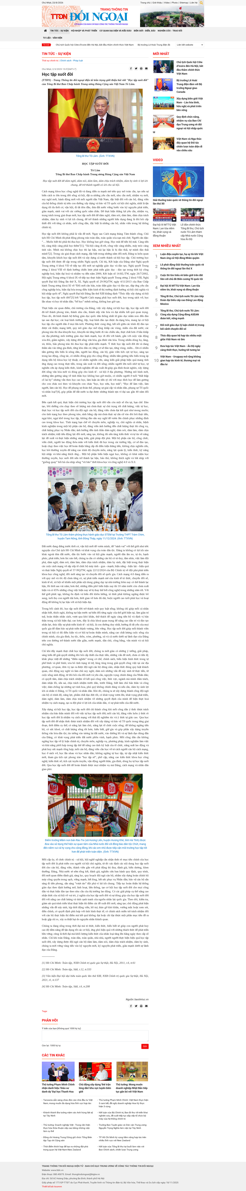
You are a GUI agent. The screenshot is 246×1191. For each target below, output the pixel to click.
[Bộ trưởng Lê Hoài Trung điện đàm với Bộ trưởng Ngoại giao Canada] (163, 84)
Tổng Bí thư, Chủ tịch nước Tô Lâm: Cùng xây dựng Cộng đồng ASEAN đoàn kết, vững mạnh (179, 314)
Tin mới (46, 45)
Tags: (44, 1011)
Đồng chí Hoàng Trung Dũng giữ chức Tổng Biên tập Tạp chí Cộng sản (67, 1139)
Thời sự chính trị (50, 60)
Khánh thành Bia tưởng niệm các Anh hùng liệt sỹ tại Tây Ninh (68, 1114)
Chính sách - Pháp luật (71, 60)
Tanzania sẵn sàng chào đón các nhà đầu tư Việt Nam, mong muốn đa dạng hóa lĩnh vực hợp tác (68, 1101)
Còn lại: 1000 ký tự (51, 1045)
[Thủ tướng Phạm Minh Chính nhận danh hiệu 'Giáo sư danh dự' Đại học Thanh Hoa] (58, 1071)
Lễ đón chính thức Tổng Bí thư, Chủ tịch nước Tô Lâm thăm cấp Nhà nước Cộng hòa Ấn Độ (192, 232)
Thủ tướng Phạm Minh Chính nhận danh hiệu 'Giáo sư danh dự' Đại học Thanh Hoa (58, 1088)
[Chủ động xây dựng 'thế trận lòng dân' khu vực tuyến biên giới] (95, 1071)
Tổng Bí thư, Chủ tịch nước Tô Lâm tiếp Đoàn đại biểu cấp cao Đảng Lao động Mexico (182, 300)
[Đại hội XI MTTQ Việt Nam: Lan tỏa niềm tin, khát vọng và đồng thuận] (164, 215)
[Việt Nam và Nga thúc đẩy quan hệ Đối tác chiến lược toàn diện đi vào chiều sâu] (163, 143)
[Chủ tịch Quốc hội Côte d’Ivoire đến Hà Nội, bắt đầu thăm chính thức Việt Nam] (163, 66)
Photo (175, 2)
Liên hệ (193, 2)
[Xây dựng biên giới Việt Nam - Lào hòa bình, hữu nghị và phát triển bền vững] (163, 103)
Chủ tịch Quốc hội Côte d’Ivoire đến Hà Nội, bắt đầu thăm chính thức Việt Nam (56, 44)
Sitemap (184, 2)
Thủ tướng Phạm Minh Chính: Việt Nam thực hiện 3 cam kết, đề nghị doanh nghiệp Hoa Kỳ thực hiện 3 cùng (123, 1103)
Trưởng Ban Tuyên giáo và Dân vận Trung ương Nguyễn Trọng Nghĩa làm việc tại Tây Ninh (122, 1126)
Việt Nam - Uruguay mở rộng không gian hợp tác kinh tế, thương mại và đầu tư (180, 360)
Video (167, 2)
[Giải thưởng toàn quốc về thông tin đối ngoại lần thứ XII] (178, 181)
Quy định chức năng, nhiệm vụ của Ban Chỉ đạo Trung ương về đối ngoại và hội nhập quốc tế (178, 124)
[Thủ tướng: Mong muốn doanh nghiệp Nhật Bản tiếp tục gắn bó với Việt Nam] (132, 1071)
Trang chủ (145, 2)
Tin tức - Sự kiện (56, 54)
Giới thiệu (157, 2)
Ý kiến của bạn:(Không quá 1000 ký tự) (61, 1028)
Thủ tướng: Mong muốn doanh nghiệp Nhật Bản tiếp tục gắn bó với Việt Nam (131, 1088)
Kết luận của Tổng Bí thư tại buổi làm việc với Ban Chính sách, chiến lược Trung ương (121, 1148)
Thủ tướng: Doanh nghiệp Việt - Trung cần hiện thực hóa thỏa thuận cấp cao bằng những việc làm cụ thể (66, 1128)
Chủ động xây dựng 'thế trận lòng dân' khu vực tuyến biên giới (95, 1088)
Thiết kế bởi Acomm (52, 1186)
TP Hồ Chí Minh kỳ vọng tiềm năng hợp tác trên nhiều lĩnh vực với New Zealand (122, 1139)
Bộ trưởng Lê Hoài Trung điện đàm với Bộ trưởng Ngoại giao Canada (133, 44)
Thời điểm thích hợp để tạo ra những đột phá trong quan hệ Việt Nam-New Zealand (65, 1148)
